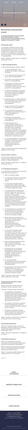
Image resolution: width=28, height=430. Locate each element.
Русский (21, 2)
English (6, 2)
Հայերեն (14, 2)
